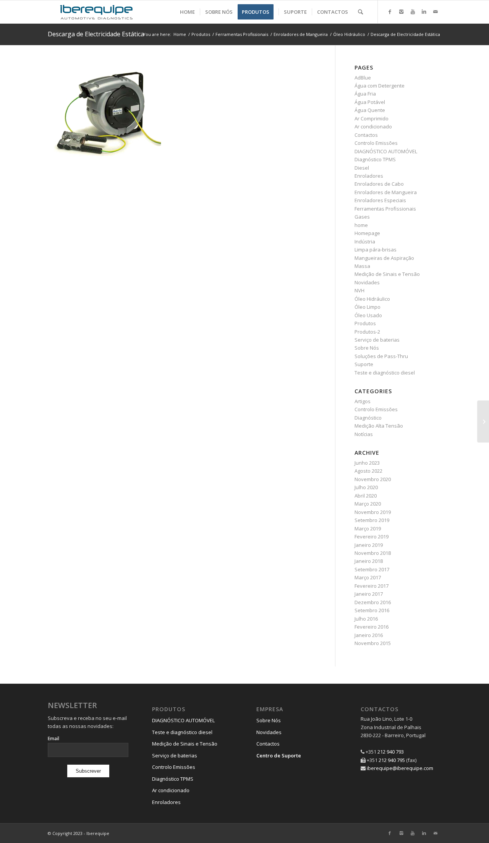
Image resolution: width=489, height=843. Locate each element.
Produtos (200, 34)
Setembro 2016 (372, 610)
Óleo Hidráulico (349, 34)
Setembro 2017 (372, 569)
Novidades (367, 282)
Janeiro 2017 (369, 593)
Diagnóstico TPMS (375, 159)
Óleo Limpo (368, 306)
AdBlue (363, 77)
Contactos (366, 134)
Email (53, 738)
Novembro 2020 (373, 479)
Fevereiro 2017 (372, 585)
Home (179, 34)
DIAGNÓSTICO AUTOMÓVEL (386, 151)
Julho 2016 (366, 618)
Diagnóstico (368, 417)
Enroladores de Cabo (379, 183)
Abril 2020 (366, 495)
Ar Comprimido (372, 118)
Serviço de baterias (377, 339)
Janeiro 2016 (369, 635)
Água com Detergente (380, 85)
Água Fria (365, 93)
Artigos (363, 401)
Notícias (364, 434)
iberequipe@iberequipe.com (400, 768)
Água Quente (370, 110)
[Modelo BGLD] (483, 421)
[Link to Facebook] (389, 11)
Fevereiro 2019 (372, 536)
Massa (362, 266)
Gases (362, 216)
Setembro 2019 (372, 520)
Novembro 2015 (373, 643)
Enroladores (369, 175)
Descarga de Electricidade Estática (96, 34)
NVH (359, 290)
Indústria (365, 241)
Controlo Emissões (376, 142)
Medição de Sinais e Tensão (387, 274)
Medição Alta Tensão (379, 425)
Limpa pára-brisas (376, 249)
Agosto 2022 (368, 470)
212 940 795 (392, 760)
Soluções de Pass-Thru (381, 356)
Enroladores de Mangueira (301, 34)
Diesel (362, 167)
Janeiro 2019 (369, 544)
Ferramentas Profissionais (241, 34)
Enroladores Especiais (380, 200)
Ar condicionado (373, 126)
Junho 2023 (367, 462)
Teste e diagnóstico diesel (385, 372)
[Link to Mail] (435, 11)
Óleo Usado (368, 315)
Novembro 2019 (373, 512)
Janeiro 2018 (369, 561)
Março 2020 (368, 503)
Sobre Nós (367, 347)
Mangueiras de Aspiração (384, 258)
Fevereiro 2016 (372, 626)
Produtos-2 (367, 331)
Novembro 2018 (373, 553)
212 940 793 (390, 751)
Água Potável (370, 102)
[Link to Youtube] (412, 11)
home (361, 225)
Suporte (364, 364)
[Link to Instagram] (401, 11)
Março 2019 (368, 528)
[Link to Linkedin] (424, 11)
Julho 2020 (366, 487)
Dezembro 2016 (373, 602)
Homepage (367, 233)
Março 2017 (368, 577)
